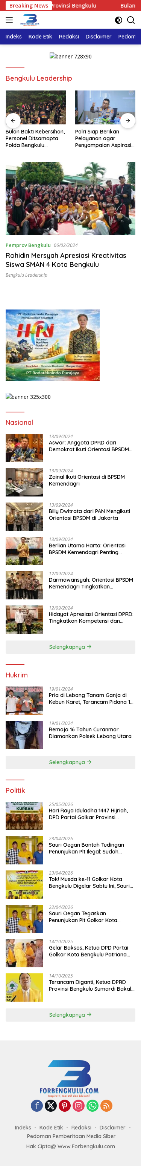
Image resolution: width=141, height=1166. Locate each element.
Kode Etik (51, 1127)
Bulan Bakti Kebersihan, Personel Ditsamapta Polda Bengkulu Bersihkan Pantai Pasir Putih (35, 138)
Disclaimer (113, 1127)
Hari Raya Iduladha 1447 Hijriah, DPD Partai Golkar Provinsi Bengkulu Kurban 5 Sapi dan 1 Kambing (88, 814)
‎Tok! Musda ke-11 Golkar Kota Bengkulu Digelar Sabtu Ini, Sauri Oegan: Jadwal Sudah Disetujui (89, 882)
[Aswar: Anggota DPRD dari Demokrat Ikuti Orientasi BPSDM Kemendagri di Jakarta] (24, 448)
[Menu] (11, 20)
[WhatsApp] (92, 1106)
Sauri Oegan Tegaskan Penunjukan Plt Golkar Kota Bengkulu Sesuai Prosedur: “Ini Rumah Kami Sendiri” (86, 917)
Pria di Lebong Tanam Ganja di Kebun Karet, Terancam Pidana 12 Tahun (91, 698)
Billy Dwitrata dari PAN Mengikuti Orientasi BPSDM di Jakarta (89, 514)
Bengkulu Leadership (26, 275)
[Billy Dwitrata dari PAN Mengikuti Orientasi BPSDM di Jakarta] (24, 517)
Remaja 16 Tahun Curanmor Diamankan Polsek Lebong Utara (90, 733)
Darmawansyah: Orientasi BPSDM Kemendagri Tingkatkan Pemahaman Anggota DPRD (91, 583)
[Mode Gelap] (118, 20)
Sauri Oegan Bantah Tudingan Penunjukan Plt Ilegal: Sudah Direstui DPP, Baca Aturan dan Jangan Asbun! (86, 848)
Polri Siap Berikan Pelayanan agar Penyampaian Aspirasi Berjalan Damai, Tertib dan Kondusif (103, 138)
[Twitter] (51, 1106)
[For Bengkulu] (29, 20)
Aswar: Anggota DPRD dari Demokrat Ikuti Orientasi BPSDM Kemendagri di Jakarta (89, 446)
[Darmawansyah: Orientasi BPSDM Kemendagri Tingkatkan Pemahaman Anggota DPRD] (24, 585)
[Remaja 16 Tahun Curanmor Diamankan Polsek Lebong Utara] (24, 735)
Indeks (23, 1127)
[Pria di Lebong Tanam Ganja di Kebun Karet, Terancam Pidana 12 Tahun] (24, 700)
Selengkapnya (67, 647)
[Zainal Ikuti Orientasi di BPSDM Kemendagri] (24, 482)
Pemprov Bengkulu (28, 245)
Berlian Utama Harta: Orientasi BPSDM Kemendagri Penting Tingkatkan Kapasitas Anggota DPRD (88, 549)
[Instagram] (79, 1106)
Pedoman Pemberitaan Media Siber (71, 1136)
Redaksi (81, 1127)
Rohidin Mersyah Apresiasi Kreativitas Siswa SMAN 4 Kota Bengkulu (66, 259)
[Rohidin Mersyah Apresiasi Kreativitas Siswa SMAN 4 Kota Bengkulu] (70, 198)
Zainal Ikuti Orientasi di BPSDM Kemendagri (87, 480)
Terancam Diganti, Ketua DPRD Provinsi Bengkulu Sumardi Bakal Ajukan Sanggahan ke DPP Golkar (91, 985)
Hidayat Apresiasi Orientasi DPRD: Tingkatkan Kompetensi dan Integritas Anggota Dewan (91, 617)
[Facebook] (37, 1106)
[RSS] (106, 1106)
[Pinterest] (65, 1106)
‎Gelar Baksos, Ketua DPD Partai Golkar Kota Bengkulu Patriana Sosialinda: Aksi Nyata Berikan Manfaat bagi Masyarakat (88, 951)
